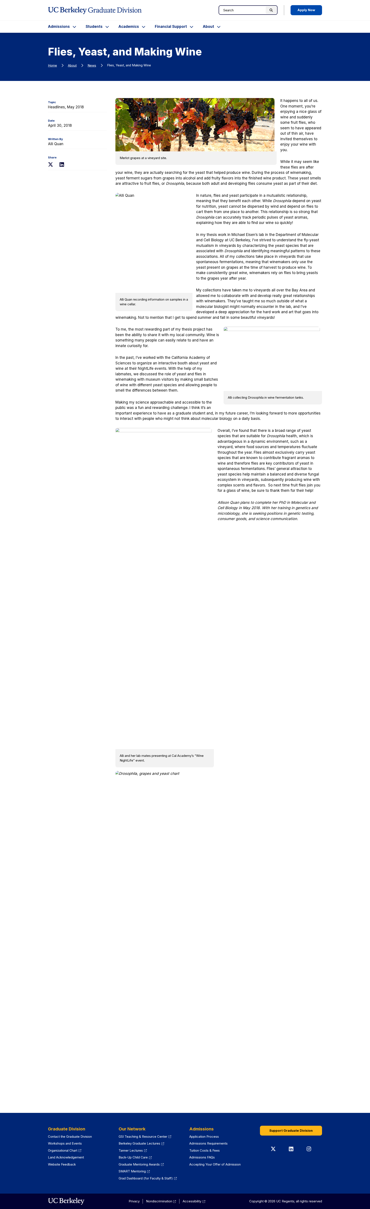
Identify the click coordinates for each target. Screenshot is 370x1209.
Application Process (204, 1136)
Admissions (59, 26)
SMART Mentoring (132, 1171)
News (92, 65)
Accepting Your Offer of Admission (215, 1164)
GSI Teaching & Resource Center (143, 1136)
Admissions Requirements (208, 1143)
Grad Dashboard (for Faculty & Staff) (146, 1178)
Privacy (134, 1201)
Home (52, 65)
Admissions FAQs (202, 1157)
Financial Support (171, 26)
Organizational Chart (62, 1150)
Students (94, 26)
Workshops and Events (65, 1143)
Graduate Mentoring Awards (139, 1164)
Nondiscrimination (159, 1201)
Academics (128, 26)
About (208, 26)
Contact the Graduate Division (70, 1136)
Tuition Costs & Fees (204, 1150)
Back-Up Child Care (133, 1157)
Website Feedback (62, 1164)
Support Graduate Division (291, 1130)
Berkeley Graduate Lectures (139, 1143)
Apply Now (306, 10)
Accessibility (192, 1201)
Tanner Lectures (131, 1150)
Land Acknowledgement (66, 1157)
